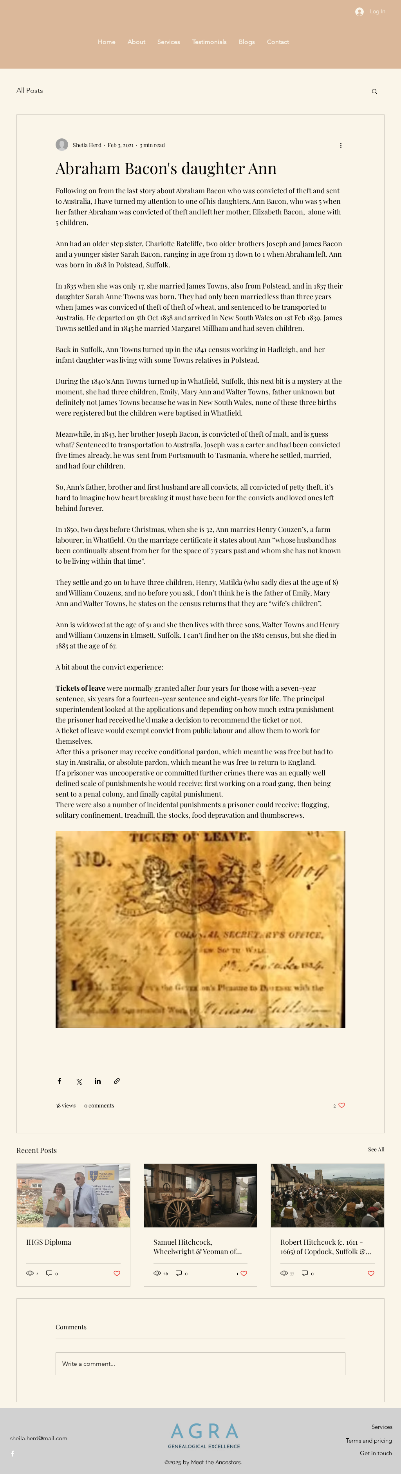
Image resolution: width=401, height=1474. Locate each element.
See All (376, 1149)
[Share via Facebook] (59, 1081)
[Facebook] (12, 1454)
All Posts (29, 90)
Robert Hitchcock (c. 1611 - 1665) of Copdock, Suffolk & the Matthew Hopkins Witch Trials (323, 1246)
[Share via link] (117, 1081)
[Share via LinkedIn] (97, 1081)
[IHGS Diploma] (73, 1195)
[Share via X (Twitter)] (78, 1081)
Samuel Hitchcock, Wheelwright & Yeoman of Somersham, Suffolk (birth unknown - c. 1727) (195, 1246)
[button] (374, 91)
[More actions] (340, 144)
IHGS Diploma (48, 1242)
